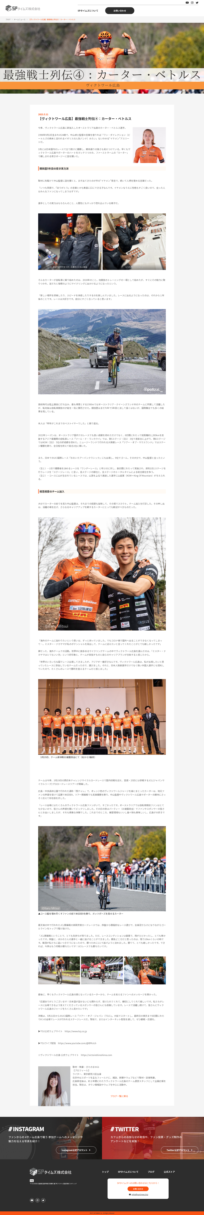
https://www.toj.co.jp (76, 1031)
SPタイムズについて (88, 10)
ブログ (8, 19)
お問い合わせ (120, 10)
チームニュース (19, 19)
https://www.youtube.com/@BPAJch (77, 1043)
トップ (105, 1171)
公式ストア (169, 1171)
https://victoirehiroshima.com (96, 1055)
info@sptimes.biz (140, 1194)
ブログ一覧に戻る (119, 1096)
